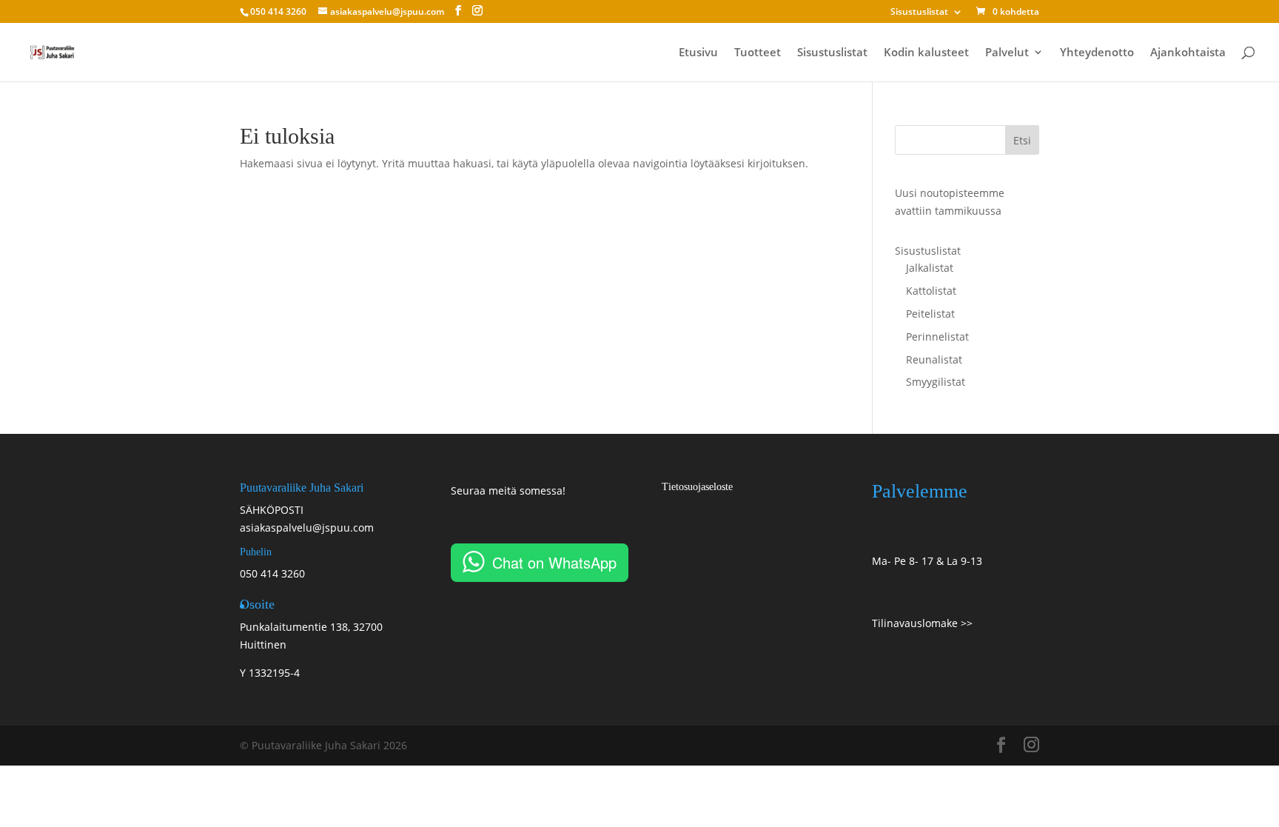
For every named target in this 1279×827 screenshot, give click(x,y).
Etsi (1022, 140)
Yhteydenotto (1097, 53)
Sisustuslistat (919, 12)
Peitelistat (930, 314)
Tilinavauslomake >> (922, 623)
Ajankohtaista (1188, 53)
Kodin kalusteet (926, 53)
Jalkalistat (929, 268)
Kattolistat (931, 291)
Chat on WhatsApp (554, 562)
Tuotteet (757, 53)
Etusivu (698, 53)
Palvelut (1007, 53)
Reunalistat (934, 359)
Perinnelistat (937, 336)
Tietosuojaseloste (697, 486)
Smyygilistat (935, 382)
